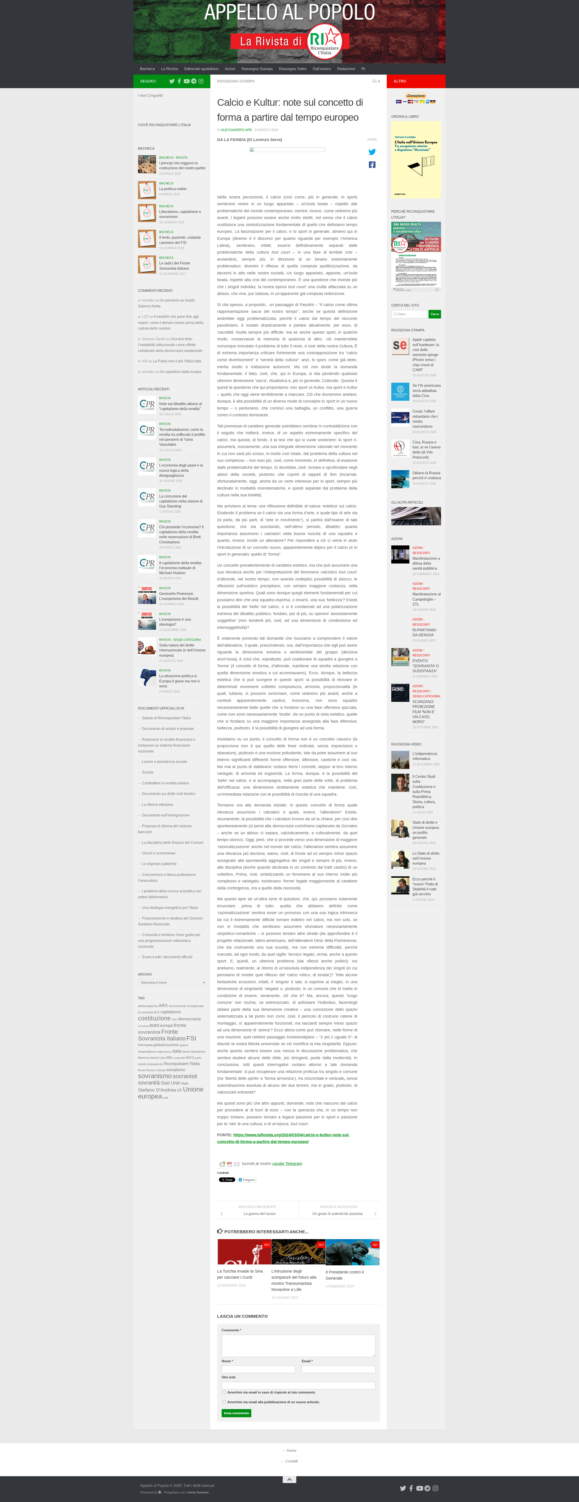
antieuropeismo (148, 1006)
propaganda (155, 1064)
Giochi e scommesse (159, 853)
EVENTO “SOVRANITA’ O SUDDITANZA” (426, 666)
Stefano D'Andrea (157, 1090)
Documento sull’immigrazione (166, 815)
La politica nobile (173, 189)
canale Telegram (287, 1163)
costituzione (154, 1018)
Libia (162, 1057)
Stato (184, 1083)
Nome (227, 1361)
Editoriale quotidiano (201, 69)
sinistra (160, 1070)
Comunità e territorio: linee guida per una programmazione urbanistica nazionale (169, 940)
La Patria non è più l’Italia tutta (177, 361)
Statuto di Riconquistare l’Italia (166, 718)
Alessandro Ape (236, 130)
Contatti (291, 1461)
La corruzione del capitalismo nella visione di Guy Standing (181, 501)
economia (143, 1026)
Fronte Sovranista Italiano (161, 1035)
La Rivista (169, 69)
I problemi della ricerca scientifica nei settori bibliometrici (169, 894)
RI (363, 69)
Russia (150, 1070)
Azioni (230, 69)
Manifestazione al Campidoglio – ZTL (427, 599)
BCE (157, 1012)
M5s (169, 1057)
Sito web (228, 1377)
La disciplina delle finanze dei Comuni (172, 842)
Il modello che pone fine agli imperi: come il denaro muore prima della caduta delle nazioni (170, 322)
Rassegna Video (292, 69)
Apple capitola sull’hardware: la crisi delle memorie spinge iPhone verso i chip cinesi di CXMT (426, 355)
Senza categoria (187, 639)
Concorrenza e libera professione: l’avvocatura (167, 877)
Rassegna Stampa (257, 69)
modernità (179, 1057)
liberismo (144, 1057)
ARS (163, 1005)
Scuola (147, 772)
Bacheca (147, 69)
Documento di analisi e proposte (168, 729)
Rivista (181, 157)
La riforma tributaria (157, 804)
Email (307, 1361)
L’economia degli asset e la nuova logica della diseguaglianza (181, 470)
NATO (189, 1057)
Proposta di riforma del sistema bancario (165, 829)
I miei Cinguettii (150, 95)
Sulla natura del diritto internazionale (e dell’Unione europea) (182, 650)
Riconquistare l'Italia (182, 1063)
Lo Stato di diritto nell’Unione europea (426, 858)
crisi (174, 1019)
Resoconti (421, 553)
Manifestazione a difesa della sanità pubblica (426, 563)
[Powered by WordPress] (159, 1492)
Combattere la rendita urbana (165, 783)
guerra (184, 1045)
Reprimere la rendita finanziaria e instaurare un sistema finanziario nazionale (166, 745)
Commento (231, 1330)
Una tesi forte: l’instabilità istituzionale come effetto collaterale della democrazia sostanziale (170, 345)
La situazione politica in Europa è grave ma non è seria (179, 681)
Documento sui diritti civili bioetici (168, 794)
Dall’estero (322, 69)
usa (165, 1097)
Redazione (346, 69)
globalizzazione (166, 1045)
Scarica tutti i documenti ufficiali (167, 957)
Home (292, 1450)
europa (166, 1025)
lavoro (186, 1051)
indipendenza (164, 1051)
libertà (154, 1057)
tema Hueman (198, 1492)
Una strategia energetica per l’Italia (170, 908)
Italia (177, 1051)
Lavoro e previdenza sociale (164, 762)
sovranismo (155, 1076)
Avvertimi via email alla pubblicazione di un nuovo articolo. (273, 1402)
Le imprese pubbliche (159, 864)
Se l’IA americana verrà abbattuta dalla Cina (427, 391)
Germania (145, 1045)
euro (154, 1025)
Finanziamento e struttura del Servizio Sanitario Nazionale (170, 921)
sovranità (149, 1083)
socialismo (175, 1070)
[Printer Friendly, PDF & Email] (229, 1164)
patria (198, 1057)
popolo (142, 1064)
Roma (141, 1070)
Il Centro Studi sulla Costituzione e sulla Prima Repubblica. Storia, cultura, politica (424, 792)
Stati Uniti (170, 1082)
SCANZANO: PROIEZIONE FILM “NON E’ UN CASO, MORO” (424, 712)
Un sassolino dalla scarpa (180, 372)
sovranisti (185, 1076)
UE (179, 1090)
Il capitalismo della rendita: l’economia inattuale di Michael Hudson (180, 568)
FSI (191, 1038)
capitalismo (171, 1011)
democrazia (189, 1018)
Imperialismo (147, 1051)
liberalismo (198, 1051)
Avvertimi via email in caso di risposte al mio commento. (271, 1392)
